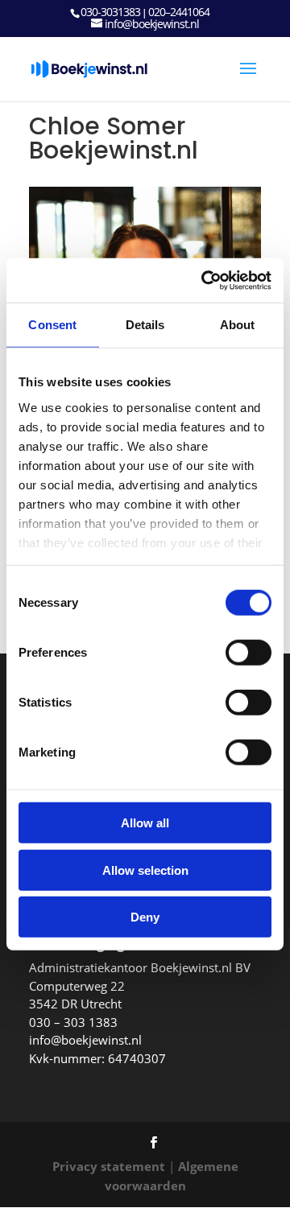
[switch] (248, 653)
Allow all (145, 823)
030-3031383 (110, 11)
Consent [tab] (52, 325)
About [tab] (237, 325)
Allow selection (145, 869)
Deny (145, 917)
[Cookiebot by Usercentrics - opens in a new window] (204, 280)
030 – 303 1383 (73, 1022)
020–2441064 (178, 11)
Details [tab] (145, 325)
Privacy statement (108, 1166)
